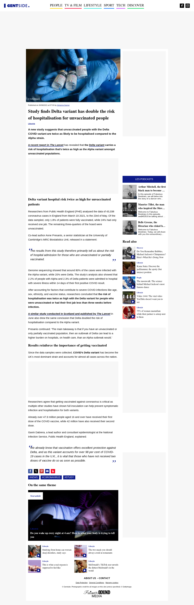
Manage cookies (112, 583)
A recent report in (45, 145)
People (56, 5)
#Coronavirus (51, 477)
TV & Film (73, 5)
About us (90, 578)
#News (34, 477)
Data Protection (82, 583)
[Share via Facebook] (30, 471)
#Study (69, 477)
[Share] (41, 471)
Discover (135, 5)
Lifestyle (93, 5)
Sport (109, 5)
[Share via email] (47, 471)
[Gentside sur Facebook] (182, 6)
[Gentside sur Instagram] (187, 6)
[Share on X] (36, 471)
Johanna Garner (63, 105)
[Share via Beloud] (53, 471)
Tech (120, 5)
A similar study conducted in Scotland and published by (69, 313)
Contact (104, 578)
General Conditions (96, 583)
